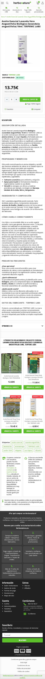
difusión (38, 450)
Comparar (36, 109)
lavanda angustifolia (32, 442)
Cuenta (6, 604)
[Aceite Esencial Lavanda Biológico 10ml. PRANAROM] (11, 373)
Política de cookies (23, 671)
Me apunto (22, 640)
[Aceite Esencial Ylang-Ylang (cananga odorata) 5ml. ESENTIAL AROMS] (11, 416)
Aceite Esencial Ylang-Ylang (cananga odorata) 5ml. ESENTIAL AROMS (11, 421)
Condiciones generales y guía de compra (23, 659)
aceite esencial (17, 442)
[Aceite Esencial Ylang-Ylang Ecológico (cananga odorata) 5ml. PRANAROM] (33, 373)
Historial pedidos (10, 606)
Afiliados (27, 588)
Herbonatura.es (8, 675)
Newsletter (8, 611)
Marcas (27, 586)
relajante (18, 450)
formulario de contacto (11, 469)
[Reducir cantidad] (7, 99)
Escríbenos (32, 614)
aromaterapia (20, 446)
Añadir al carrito (29, 99)
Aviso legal (23, 662)
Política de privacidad (23, 668)
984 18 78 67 (32, 604)
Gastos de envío (10, 588)
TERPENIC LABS (33, 446)
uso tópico (28, 450)
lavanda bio (8, 446)
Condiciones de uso (23, 665)
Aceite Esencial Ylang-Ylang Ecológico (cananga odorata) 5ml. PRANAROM (33, 377)
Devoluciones (9, 593)
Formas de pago (10, 591)
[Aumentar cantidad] (16, 99)
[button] (2, 3)
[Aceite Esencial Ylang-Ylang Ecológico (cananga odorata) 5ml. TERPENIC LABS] (33, 416)
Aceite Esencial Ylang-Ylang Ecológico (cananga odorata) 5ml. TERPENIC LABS (33, 421)
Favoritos (9, 109)
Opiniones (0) (7, 326)
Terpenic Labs (14, 75)
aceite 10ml (8, 450)
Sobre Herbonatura (11, 586)
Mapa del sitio (9, 596)
